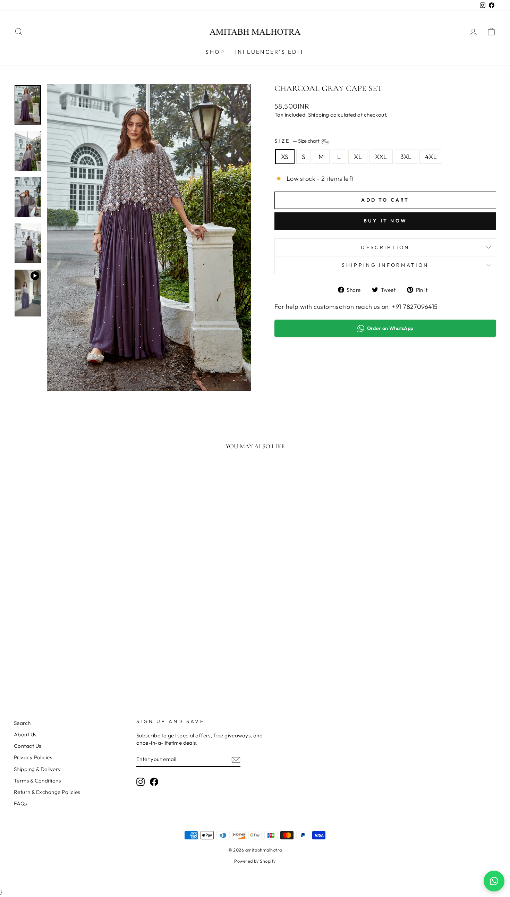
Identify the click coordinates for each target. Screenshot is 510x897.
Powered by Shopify (254, 861)
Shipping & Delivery (37, 769)
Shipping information (385, 265)
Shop (215, 51)
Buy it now (385, 221)
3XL (406, 157)
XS (285, 157)
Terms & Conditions (37, 780)
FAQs (20, 803)
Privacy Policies (33, 757)
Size (297, 141)
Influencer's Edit (269, 51)
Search (22, 723)
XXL (381, 157)
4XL (431, 157)
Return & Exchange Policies (47, 792)
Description (385, 247)
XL (358, 157)
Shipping (318, 114)
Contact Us (27, 746)
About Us (25, 734)
